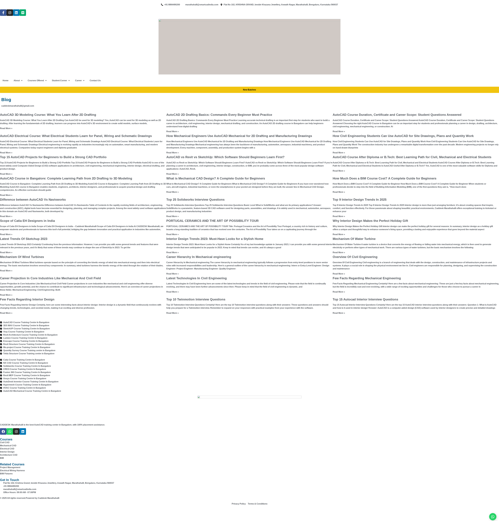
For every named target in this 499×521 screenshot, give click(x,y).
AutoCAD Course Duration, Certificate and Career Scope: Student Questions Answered (397, 114)
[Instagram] (9, 12)
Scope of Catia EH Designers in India (27, 220)
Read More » (6, 128)
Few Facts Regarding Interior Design (27, 299)
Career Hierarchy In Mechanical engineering (198, 257)
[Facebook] (3, 431)
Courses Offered (36, 80)
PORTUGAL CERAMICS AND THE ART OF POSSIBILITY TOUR (212, 220)
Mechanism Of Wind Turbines (22, 257)
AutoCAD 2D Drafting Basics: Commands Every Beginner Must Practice (219, 114)
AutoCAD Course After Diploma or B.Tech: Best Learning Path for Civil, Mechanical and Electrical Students (412, 157)
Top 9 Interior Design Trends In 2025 (359, 199)
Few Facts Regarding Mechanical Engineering (367, 278)
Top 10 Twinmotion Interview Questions (195, 299)
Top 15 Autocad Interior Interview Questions (365, 299)
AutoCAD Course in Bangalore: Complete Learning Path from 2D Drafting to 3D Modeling (66, 178)
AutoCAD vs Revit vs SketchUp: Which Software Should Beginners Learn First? (225, 157)
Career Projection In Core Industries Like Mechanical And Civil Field (50, 278)
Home (5, 80)
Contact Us (95, 80)
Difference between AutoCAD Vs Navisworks (33, 199)
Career (78, 80)
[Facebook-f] (3, 12)
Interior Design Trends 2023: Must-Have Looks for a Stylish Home (214, 239)
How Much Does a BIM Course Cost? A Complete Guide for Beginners (384, 178)
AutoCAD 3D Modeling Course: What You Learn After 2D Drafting (48, 114)
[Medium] (22, 12)
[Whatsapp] (9, 431)
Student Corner (59, 80)
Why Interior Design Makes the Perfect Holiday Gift (370, 220)
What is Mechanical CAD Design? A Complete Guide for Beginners (215, 178)
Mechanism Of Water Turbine (354, 239)
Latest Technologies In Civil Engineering (196, 278)
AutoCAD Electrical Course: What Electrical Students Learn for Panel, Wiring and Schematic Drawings (76, 136)
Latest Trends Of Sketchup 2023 (23, 239)
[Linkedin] (16, 12)
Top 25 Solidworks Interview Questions (195, 199)
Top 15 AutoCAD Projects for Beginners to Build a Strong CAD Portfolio (53, 157)
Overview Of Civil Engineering (355, 257)
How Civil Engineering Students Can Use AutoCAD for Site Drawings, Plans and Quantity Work (403, 136)
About (17, 80)
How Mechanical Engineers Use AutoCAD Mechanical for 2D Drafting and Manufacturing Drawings (239, 136)
